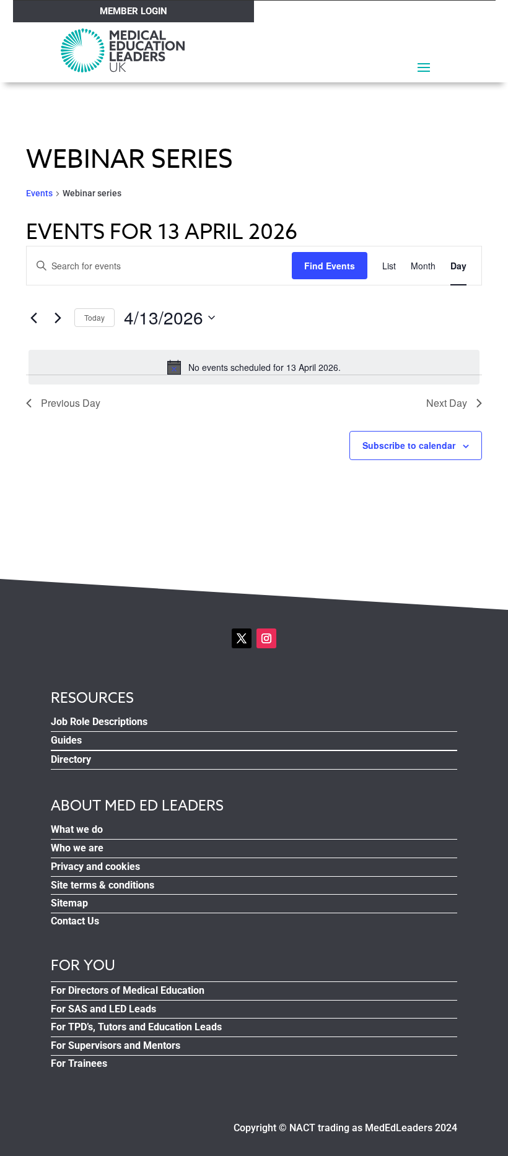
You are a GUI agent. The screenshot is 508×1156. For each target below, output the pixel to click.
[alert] (254, 367)
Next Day (446, 403)
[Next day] (57, 317)
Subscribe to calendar (408, 445)
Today (94, 317)
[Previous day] (33, 317)
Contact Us (75, 921)
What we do (77, 829)
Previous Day (70, 403)
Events (39, 193)
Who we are (77, 848)
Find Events (329, 265)
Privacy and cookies (95, 866)
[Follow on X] (242, 638)
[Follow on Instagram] (266, 638)
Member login (133, 11)
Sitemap (69, 903)
